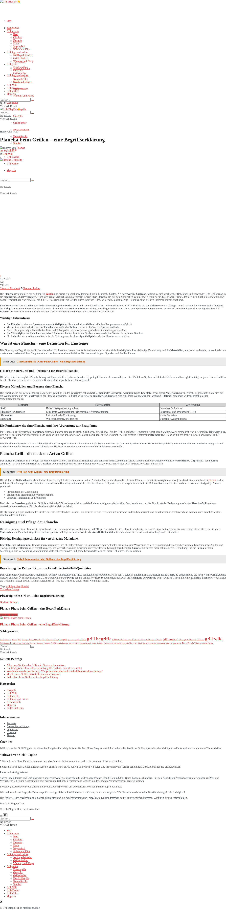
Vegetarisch (19, 46)
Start (9, 20)
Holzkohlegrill (5, 643)
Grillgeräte (12, 102)
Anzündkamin (5, 640)
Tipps (184, 643)
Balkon (14, 640)
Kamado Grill (49, 643)
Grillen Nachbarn (139, 640)
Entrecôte (49, 640)
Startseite (11, 723)
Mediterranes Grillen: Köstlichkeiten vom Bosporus (33, 674)
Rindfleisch (142, 643)
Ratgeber (133, 643)
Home (3, 131)
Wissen (197, 643)
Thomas (20, 147)
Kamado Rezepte (61, 643)
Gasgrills (18, 116)
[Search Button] (32, 180)
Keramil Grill (74, 643)
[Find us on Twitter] (1, 902)
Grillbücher (13, 163)
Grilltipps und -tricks (17, 52)
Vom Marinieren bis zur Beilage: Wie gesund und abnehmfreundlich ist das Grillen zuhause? (55, 671)
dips (43, 640)
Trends (191, 643)
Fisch (16, 43)
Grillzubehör (19, 122)
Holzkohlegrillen (18, 643)
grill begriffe (12, 586)
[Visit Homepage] (10, 1)
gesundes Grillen (79, 640)
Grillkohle (150, 640)
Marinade (117, 643)
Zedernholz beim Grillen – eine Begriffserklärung (32, 677)
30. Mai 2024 (7, 150)
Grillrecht (158, 640)
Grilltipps (200, 640)
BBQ (19, 640)
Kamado (40, 643)
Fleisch (212, 480)
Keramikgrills (20, 136)
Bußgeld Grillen (35, 640)
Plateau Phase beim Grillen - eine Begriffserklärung (34, 624)
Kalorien (32, 643)
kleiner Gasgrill (85, 643)
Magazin (11, 170)
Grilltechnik (191, 640)
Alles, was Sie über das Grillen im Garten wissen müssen (36, 665)
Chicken (17, 37)
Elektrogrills (19, 67)
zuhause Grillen (207, 643)
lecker (94, 643)
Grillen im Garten (125, 640)
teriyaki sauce (176, 643)
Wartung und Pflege (23, 95)
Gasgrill (63, 639)
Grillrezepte (13, 27)
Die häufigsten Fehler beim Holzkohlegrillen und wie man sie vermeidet (44, 668)
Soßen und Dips (21, 49)
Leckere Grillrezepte (105, 643)
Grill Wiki (12, 85)
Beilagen (25, 640)
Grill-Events (13, 156)
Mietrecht (125, 643)
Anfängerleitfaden (22, 82)
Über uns (11, 732)
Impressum (12, 729)
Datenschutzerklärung (18, 726)
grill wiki (24, 586)
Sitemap (11, 735)
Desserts (17, 40)
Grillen (50, 294)
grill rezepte (170, 639)
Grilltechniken (20, 88)
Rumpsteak (161, 643)
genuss (70, 640)
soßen (168, 643)
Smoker (17, 143)
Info (27, 643)
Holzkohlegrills (21, 129)
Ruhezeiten (151, 643)
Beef (15, 34)
